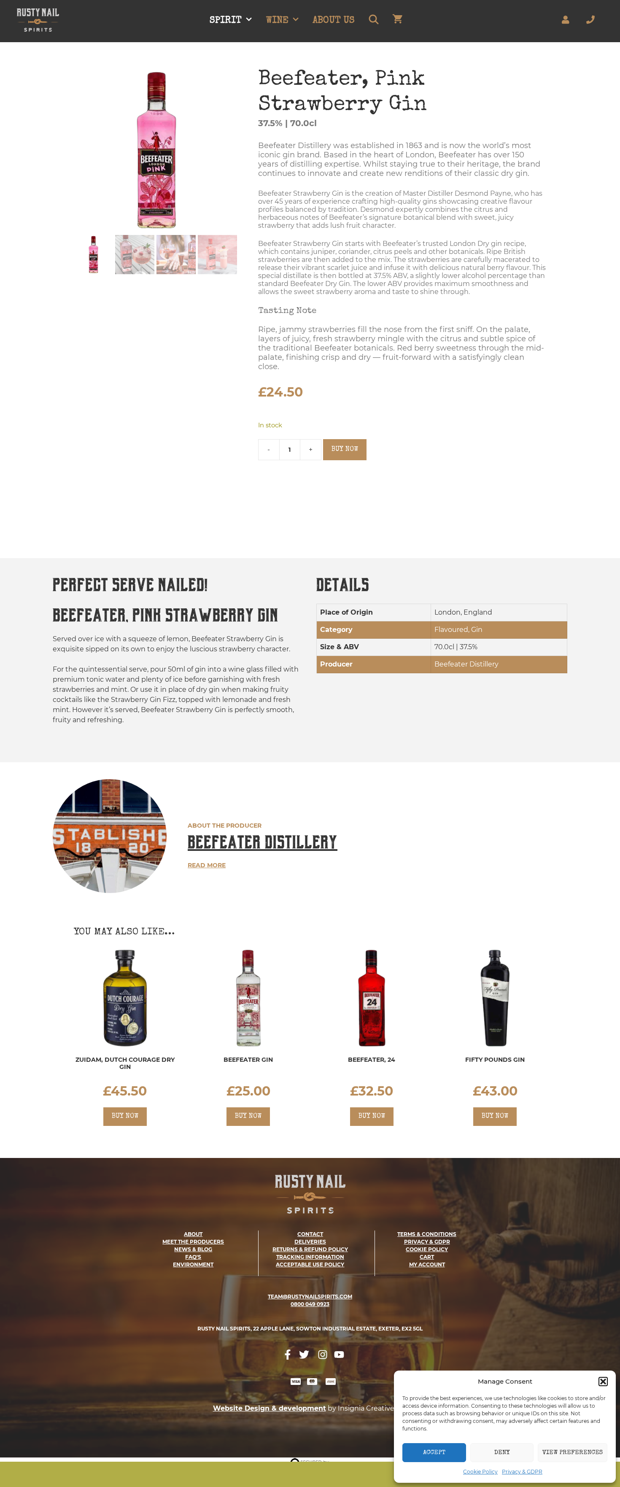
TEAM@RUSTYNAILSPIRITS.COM (310, 1296)
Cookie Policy (480, 1471)
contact (310, 1234)
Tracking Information (310, 1257)
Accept (434, 1452)
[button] (603, 1381)
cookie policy (427, 1249)
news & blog (193, 1249)
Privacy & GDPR (522, 1471)
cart (427, 1257)
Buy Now (345, 449)
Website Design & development (269, 1408)
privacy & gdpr (427, 1242)
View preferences (572, 1452)
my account (427, 1264)
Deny (501, 1452)
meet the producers (193, 1242)
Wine (277, 21)
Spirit (226, 21)
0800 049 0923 (310, 1304)
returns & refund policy (310, 1249)
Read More (207, 865)
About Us (334, 21)
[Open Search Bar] (373, 21)
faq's (193, 1257)
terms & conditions (426, 1234)
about (193, 1234)
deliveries (310, 1242)
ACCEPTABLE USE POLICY (310, 1264)
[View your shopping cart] (397, 21)
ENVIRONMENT (193, 1264)
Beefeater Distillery (262, 842)
